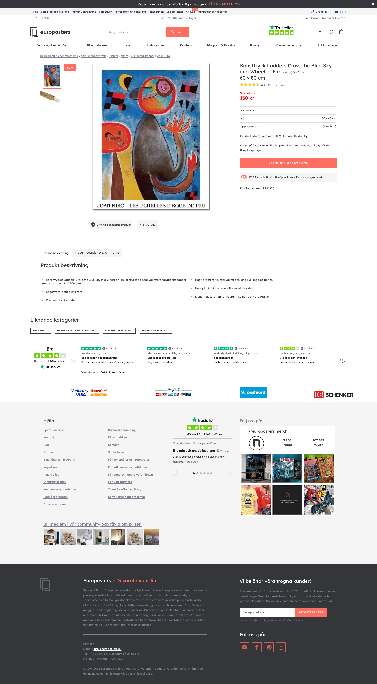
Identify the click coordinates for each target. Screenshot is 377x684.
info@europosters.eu (107, 649)
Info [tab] (116, 252)
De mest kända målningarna (76, 330)
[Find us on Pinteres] (269, 647)
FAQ (46, 444)
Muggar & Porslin (221, 45)
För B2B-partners (120, 482)
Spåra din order (54, 430)
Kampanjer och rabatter (212, 11)
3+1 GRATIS (43, 18)
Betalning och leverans (55, 11)
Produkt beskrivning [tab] (55, 253)
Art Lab (191, 11)
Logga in (321, 11)
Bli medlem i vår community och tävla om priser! (92, 524)
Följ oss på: (251, 420)
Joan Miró (296, 72)
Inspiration (157, 11)
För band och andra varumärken (130, 474)
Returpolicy (51, 474)
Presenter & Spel (289, 45)
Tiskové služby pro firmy (124, 489)
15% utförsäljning (154, 330)
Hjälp (35, 11)
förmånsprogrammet (309, 177)
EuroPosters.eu (56, 32)
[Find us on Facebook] (257, 647)
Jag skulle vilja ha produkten (288, 163)
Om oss (48, 452)
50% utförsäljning (118, 330)
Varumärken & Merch (54, 45)
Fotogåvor (105, 11)
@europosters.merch (267, 431)
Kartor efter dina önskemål (130, 11)
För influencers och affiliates (127, 467)
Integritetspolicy (54, 482)
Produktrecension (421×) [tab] (91, 252)
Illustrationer (97, 45)
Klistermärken (117, 437)
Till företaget (328, 45)
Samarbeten (116, 452)
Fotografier (156, 45)
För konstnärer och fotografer (128, 459)
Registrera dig (311, 612)
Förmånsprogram (55, 497)
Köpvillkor (50, 467)
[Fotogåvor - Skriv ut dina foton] (320, 32)
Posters (186, 45)
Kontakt (48, 437)
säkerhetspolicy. (295, 620)
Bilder (127, 45)
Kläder (255, 45)
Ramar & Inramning (83, 11)
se (341, 11)
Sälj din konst (175, 11)
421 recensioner (277, 85)
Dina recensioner (55, 504)
